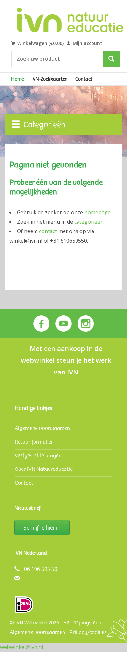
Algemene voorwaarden (42, 428)
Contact (83, 79)
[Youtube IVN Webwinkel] (63, 323)
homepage (97, 212)
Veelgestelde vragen (38, 455)
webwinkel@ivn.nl (21, 647)
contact (48, 231)
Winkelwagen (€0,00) (40, 43)
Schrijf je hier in (42, 527)
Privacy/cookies (87, 632)
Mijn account (86, 43)
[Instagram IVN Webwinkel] (86, 323)
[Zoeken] (111, 59)
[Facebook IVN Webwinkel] (41, 323)
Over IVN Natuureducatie (44, 469)
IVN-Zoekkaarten (49, 79)
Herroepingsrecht (83, 622)
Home (17, 79)
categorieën (89, 221)
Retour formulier (34, 441)
